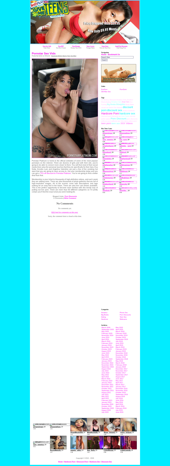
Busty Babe (129, 104)
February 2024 (107, 343)
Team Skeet (105, 46)
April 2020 (119, 329)
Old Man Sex (106, 92)
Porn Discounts (71, 196)
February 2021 (107, 400)
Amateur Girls (121, 100)
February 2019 (121, 349)
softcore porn (106, 121)
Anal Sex (125, 102)
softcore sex (115, 121)
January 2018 (121, 367)
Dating (103, 317)
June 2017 (119, 379)
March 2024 (106, 341)
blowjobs (120, 104)
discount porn (82, 462)
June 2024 (105, 337)
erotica (125, 111)
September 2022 (108, 367)
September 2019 (122, 339)
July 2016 (119, 398)
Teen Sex (123, 317)
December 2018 (121, 353)
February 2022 (107, 381)
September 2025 (108, 329)
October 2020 (107, 406)
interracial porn (106, 116)
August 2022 (106, 369)
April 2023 (105, 357)
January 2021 (107, 402)
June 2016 (119, 400)
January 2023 (107, 361)
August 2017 (120, 377)
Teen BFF (61, 46)
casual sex (104, 107)
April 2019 (119, 345)
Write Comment (70, 198)
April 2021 (105, 398)
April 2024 (105, 339)
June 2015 (119, 412)
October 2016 (121, 392)
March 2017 (120, 385)
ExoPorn (104, 89)
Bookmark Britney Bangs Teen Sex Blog (63, 56)
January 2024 (107, 345)
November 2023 (107, 347)
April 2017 (119, 383)
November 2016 (121, 390)
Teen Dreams (76, 46)
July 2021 (105, 394)
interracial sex (116, 116)
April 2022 (105, 377)
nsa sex (132, 116)
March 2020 (120, 331)
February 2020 (121, 333)
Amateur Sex (116, 102)
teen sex (115, 123)
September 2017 (122, 375)
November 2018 (121, 355)
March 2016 (120, 406)
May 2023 (105, 355)
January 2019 (121, 351)
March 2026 (106, 327)
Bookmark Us (114, 54)
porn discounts (132, 119)
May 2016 (119, 402)
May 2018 (119, 361)
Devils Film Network (115, 107)
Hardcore (104, 319)
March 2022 (106, 379)
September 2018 (122, 359)
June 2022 (105, 373)
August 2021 (106, 392)
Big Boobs (111, 104)
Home (103, 54)
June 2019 (119, 343)
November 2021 (107, 386)
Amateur (104, 312)
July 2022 (105, 371)
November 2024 (107, 335)
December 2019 (121, 335)
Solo (122, 121)
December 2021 (107, 385)
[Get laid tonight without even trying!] (118, 82)
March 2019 (120, 347)
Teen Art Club (47, 46)
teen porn (106, 123)
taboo (126, 121)
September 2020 (108, 408)
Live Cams (125, 116)
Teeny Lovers (90, 46)
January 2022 (107, 383)
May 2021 (105, 396)
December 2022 (107, 363)
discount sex (114, 110)
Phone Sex (124, 312)
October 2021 (107, 388)
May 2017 (119, 381)
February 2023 (107, 359)
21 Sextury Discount (108, 100)
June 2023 (105, 353)
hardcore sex (127, 113)
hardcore (131, 111)
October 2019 (121, 337)
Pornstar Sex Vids (44, 53)
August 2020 (106, 410)
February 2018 (121, 365)
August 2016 (120, 396)
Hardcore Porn (110, 113)
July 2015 (119, 410)
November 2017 (121, 371)
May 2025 (105, 331)
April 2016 (119, 404)
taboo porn (133, 121)
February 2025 (107, 333)
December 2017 (121, 369)
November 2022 (107, 365)
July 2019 (119, 341)
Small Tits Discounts (121, 46)
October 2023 (107, 349)
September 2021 (108, 390)
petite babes (105, 119)
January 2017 (121, 386)
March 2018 (120, 363)
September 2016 (122, 394)
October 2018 (121, 357)
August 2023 (106, 351)
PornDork (123, 89)
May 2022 (105, 375)
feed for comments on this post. (64, 212)
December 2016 (121, 388)
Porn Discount (118, 118)
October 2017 (121, 373)
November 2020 (107, 404)
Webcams (123, 319)
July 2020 (105, 412)
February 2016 (121, 408)
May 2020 (119, 327)
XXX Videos (127, 123)
